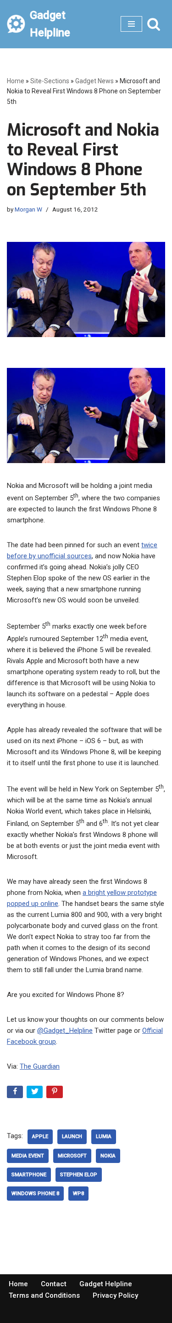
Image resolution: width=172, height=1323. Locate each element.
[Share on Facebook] (16, 1094)
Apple (40, 1137)
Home (15, 81)
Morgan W (28, 209)
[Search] (154, 24)
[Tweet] (35, 1094)
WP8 (78, 1194)
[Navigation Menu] (131, 24)
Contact (54, 1284)
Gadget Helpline (105, 1284)
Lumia (103, 1137)
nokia (108, 1156)
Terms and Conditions (44, 1295)
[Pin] (55, 1094)
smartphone (28, 1175)
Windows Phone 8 (35, 1194)
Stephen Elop (78, 1175)
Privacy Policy (115, 1295)
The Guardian (40, 1066)
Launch (72, 1137)
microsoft (72, 1156)
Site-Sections (49, 81)
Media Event (27, 1156)
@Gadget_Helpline (65, 1030)
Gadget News (94, 81)
